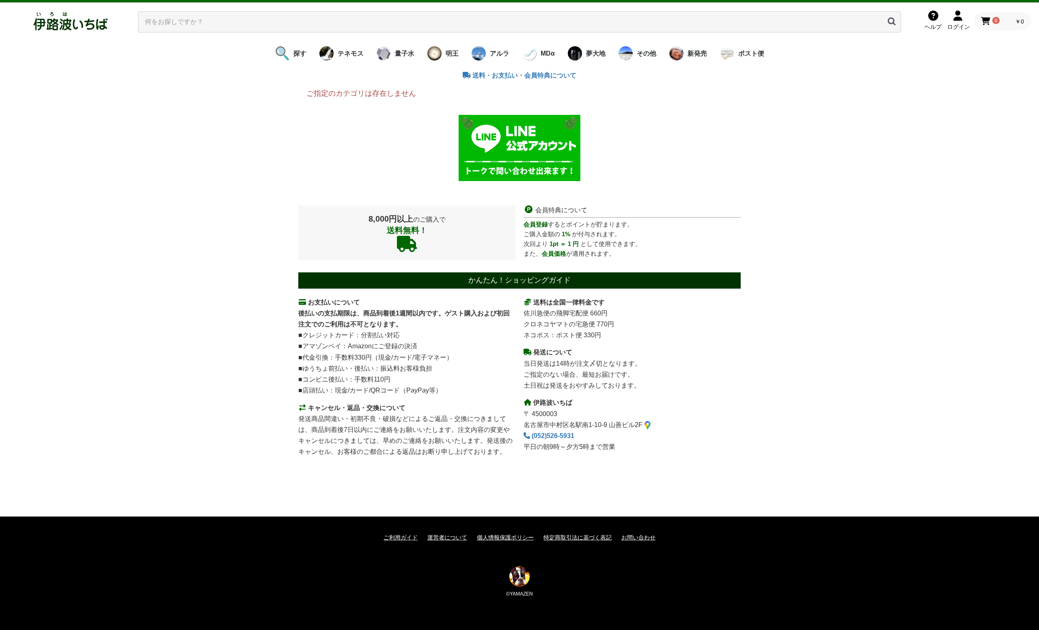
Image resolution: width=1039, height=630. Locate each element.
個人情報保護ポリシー (505, 537)
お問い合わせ (638, 537)
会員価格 (554, 253)
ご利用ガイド (401, 537)
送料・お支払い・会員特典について (523, 75)
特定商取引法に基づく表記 (577, 537)
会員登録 (536, 224)
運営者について (447, 537)
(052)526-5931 (552, 435)
